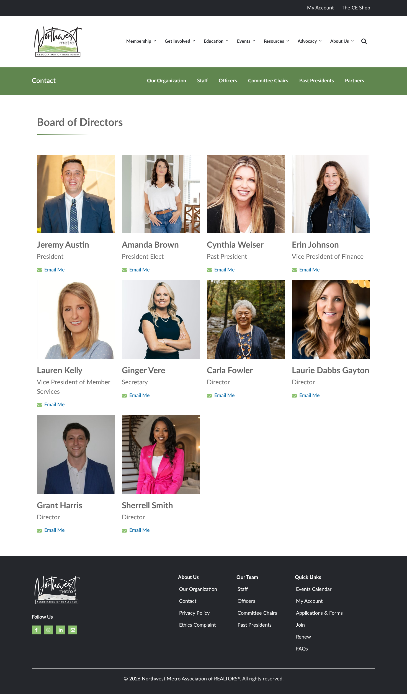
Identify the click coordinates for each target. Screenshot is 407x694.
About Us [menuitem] (339, 41)
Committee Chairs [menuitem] (268, 80)
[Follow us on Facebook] (36, 630)
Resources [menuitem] (274, 41)
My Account (320, 8)
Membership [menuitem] (138, 41)
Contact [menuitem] (187, 601)
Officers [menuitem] (228, 80)
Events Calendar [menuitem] (314, 589)
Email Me (54, 270)
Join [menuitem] (300, 625)
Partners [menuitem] (354, 80)
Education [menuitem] (213, 41)
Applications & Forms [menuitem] (319, 613)
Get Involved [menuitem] (177, 41)
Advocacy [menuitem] (307, 41)
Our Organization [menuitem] (166, 80)
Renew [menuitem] (303, 637)
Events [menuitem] (243, 41)
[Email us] (72, 630)
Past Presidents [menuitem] (316, 80)
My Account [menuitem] (309, 601)
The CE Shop (356, 8)
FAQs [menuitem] (302, 649)
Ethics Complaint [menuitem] (197, 625)
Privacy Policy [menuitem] (194, 613)
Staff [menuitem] (202, 80)
